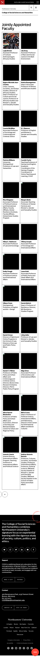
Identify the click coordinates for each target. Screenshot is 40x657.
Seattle (15, 631)
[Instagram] (24, 648)
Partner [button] (20, 579)
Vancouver (20, 634)
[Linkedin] (20, 648)
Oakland (34, 627)
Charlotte (31, 624)
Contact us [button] (8, 607)
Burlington (23, 624)
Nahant (17, 627)
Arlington (9, 624)
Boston (16, 624)
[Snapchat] (28, 648)
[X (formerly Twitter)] (12, 648)
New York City (25, 627)
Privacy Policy (26, 640)
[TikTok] (31, 648)
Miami (12, 627)
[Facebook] (8, 648)
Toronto (31, 631)
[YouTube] (16, 648)
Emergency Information (14, 640)
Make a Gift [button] (8, 579)
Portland (9, 631)
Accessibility (10, 643)
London (6, 627)
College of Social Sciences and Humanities (17, 12)
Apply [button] (35, 652)
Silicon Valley (23, 631)
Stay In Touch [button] (21, 607)
